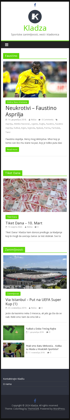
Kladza (35, 28)
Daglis (42, 123)
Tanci (8, 132)
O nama (7, 384)
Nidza (33, 119)
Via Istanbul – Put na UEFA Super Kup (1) (33, 301)
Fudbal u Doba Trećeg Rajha (41, 328)
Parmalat (56, 128)
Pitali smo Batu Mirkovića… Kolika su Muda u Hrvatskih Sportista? (44, 347)
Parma (47, 128)
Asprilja (9, 123)
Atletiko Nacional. (22, 123)
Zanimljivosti (13, 293)
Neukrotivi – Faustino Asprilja (31, 111)
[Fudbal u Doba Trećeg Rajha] (13, 327)
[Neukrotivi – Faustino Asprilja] (35, 63)
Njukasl (39, 128)
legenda (31, 128)
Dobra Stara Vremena (17, 102)
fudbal (17, 128)
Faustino (50, 123)
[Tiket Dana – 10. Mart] (35, 180)
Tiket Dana (12, 217)
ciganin (34, 123)
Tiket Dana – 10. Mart (24, 222)
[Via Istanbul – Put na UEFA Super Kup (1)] (35, 256)
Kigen (23, 128)
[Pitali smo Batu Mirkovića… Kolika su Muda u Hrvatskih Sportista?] (13, 344)
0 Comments (47, 119)
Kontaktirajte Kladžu (13, 378)
